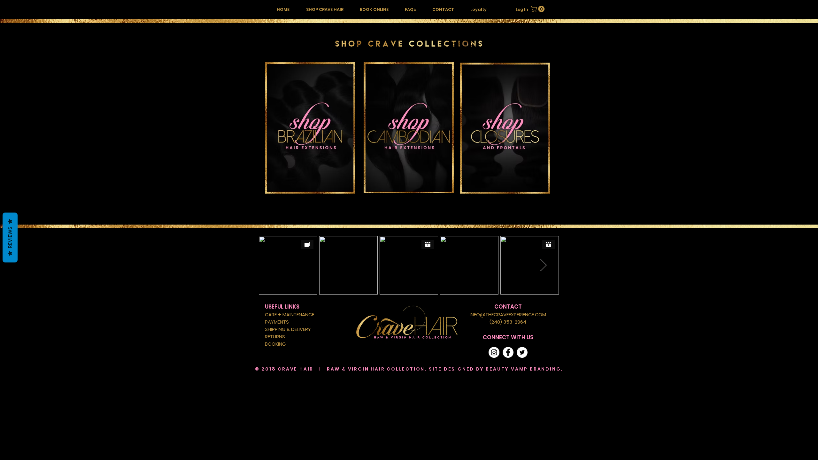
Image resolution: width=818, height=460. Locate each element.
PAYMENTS (277, 321)
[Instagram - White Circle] (494, 352)
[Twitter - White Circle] (522, 352)
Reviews (10, 238)
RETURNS (275, 336)
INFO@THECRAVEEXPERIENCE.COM (508, 314)
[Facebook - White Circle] (508, 352)
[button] (324, 10)
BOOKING (275, 344)
